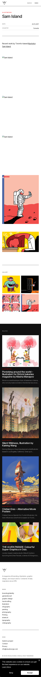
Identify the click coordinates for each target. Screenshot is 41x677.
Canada (36, 28)
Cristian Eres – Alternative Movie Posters (19, 510)
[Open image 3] (11, 303)
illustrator (32, 44)
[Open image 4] (30, 303)
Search (29, 3)
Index (36, 3)
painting (5, 609)
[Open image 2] (30, 284)
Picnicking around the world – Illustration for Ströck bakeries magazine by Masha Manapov (18, 374)
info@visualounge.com (10, 649)
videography (6, 623)
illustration (6, 12)
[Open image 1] (11, 284)
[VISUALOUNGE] (4, 3)
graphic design (7, 599)
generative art (7, 596)
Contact (5, 644)
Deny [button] (11, 673)
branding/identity (8, 593)
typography (6, 620)
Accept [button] (30, 673)
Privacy (4, 646)
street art (5, 617)
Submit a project (7, 641)
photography (6, 612)
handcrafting (6, 601)
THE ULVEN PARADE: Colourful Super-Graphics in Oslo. (18, 548)
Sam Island (6, 46)
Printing (4, 615)
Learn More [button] (6, 667)
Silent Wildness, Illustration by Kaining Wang (17, 444)
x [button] (39, 660)
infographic (6, 607)
